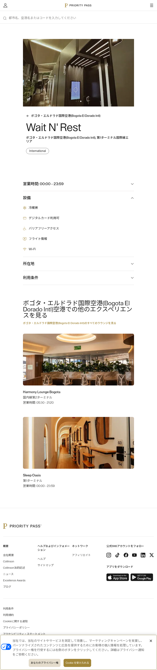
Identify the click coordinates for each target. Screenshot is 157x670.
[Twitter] (151, 555)
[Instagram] (108, 555)
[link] (117, 577)
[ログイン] (5, 5)
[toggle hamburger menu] (151, 5)
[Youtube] (134, 555)
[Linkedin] (143, 555)
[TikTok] (117, 555)
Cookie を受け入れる (77, 663)
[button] (76, 101)
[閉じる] (151, 641)
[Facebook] (126, 555)
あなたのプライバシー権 (44, 663)
